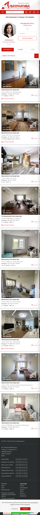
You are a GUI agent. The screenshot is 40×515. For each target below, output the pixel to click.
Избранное (23, 496)
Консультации (24, 487)
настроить (27, 504)
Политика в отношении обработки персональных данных (8, 494)
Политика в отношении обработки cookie (7, 499)
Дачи (2, 487)
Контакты (22, 494)
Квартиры (4, 483)
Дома (3, 485)
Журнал (22, 490)
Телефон (22, 33)
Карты (21, 492)
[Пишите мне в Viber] (27, 29)
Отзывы (22, 485)
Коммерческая (5, 490)
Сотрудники (23, 483)
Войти (3, 456)
